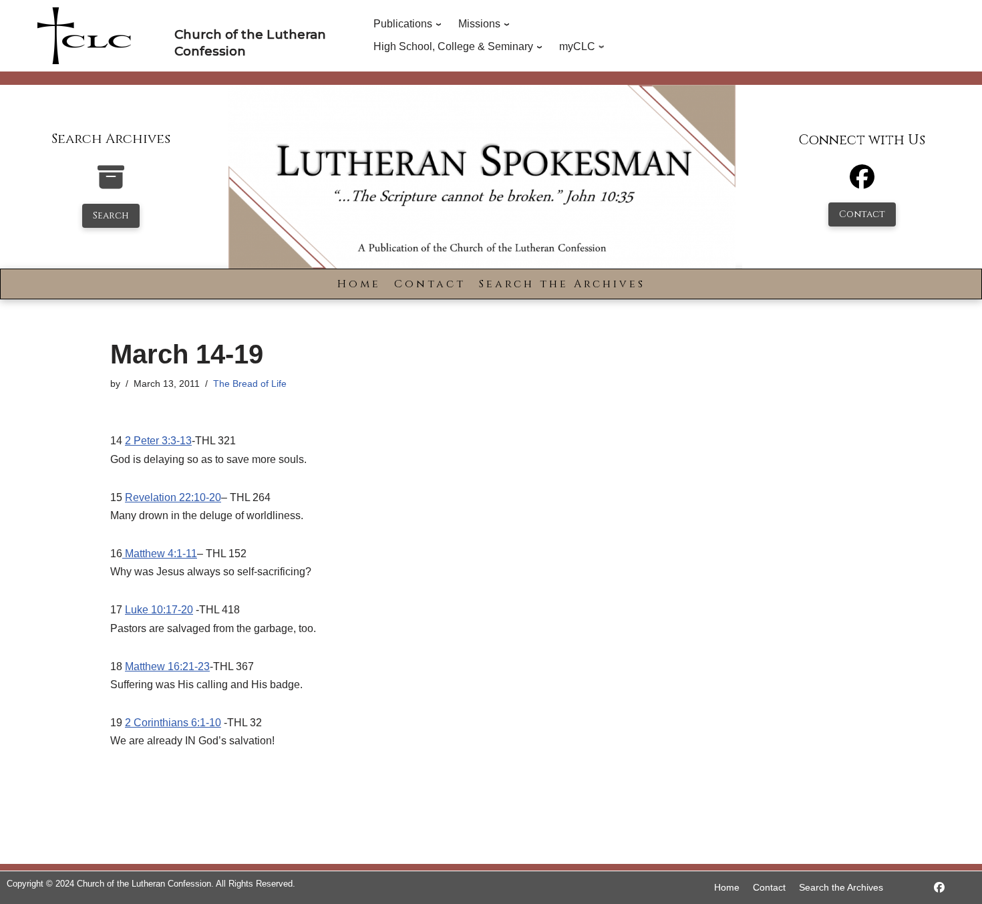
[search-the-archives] (111, 184)
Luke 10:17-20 (159, 609)
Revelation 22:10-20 (173, 497)
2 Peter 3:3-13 (158, 440)
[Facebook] (862, 182)
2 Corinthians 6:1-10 (173, 722)
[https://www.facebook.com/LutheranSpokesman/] (939, 887)
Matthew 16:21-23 (167, 666)
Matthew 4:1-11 (159, 553)
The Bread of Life (250, 383)
